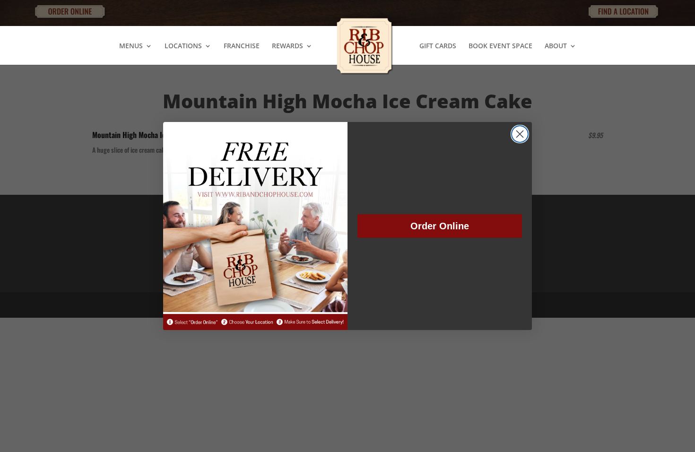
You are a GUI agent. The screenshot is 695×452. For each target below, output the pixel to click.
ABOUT (556, 46)
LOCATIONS (183, 46)
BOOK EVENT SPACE (500, 46)
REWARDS (287, 46)
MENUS (131, 46)
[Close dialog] (520, 134)
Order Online (439, 226)
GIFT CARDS (437, 46)
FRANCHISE (242, 46)
